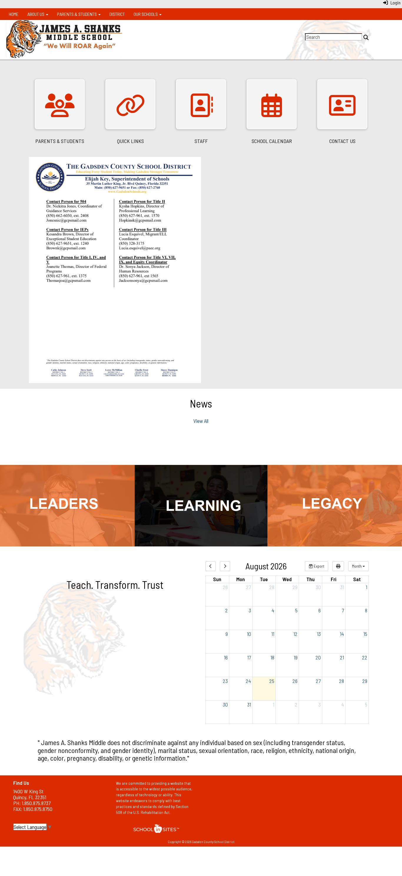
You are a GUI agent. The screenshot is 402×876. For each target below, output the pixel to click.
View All (200, 421)
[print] (338, 566)
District (117, 14)
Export (318, 566)
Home (14, 14)
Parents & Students (77, 14)
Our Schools (146, 14)
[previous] (210, 566)
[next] (225, 566)
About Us (36, 14)
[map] (303, 805)
